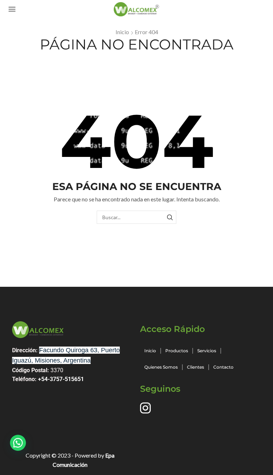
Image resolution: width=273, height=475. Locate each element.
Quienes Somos (161, 367)
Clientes (195, 367)
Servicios (206, 350)
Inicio (122, 31)
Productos (176, 350)
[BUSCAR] (169, 217)
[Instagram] (145, 408)
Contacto (223, 367)
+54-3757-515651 (61, 379)
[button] (18, 443)
